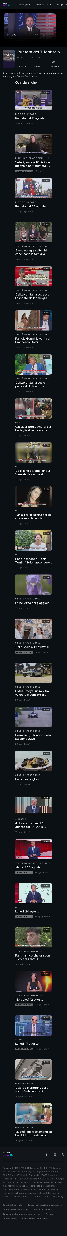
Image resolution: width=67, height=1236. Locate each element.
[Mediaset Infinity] (6, 4)
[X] (62, 1154)
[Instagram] (54, 1154)
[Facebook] (46, 1154)
